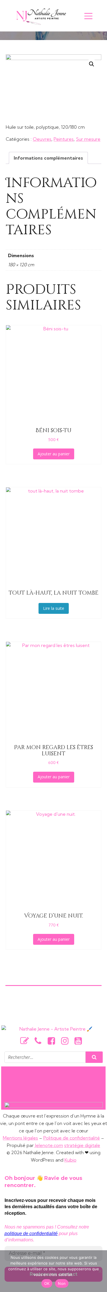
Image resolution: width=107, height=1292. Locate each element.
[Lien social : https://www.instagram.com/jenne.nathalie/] (67, 1041)
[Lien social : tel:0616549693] (40, 1041)
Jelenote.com (49, 1145)
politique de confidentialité (31, 1233)
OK (47, 1283)
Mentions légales (20, 1138)
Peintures (64, 139)
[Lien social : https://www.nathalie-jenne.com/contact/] (26, 1041)
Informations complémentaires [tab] (48, 158)
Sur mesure (88, 139)
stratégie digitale (82, 1145)
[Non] (100, 1271)
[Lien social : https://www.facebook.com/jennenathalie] (53, 1041)
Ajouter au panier (54, 454)
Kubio (70, 1160)
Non (62, 1283)
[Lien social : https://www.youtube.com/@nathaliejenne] (80, 1041)
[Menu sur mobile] (88, 16)
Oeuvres (42, 139)
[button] (91, 64)
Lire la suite (53, 608)
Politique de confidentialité (71, 1138)
